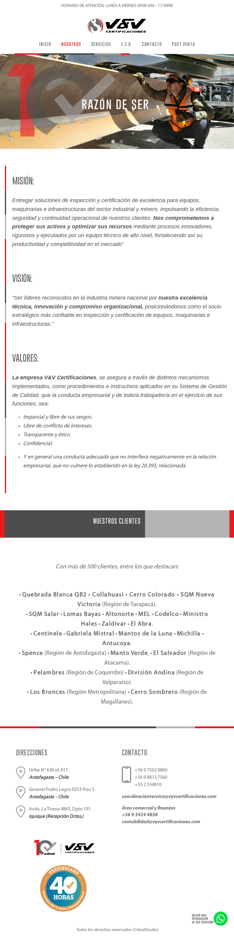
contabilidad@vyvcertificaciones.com (161, 822)
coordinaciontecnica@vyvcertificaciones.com (169, 796)
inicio (45, 44)
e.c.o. (126, 44)
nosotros (71, 44)
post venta (183, 44)
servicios (101, 44)
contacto (152, 44)
